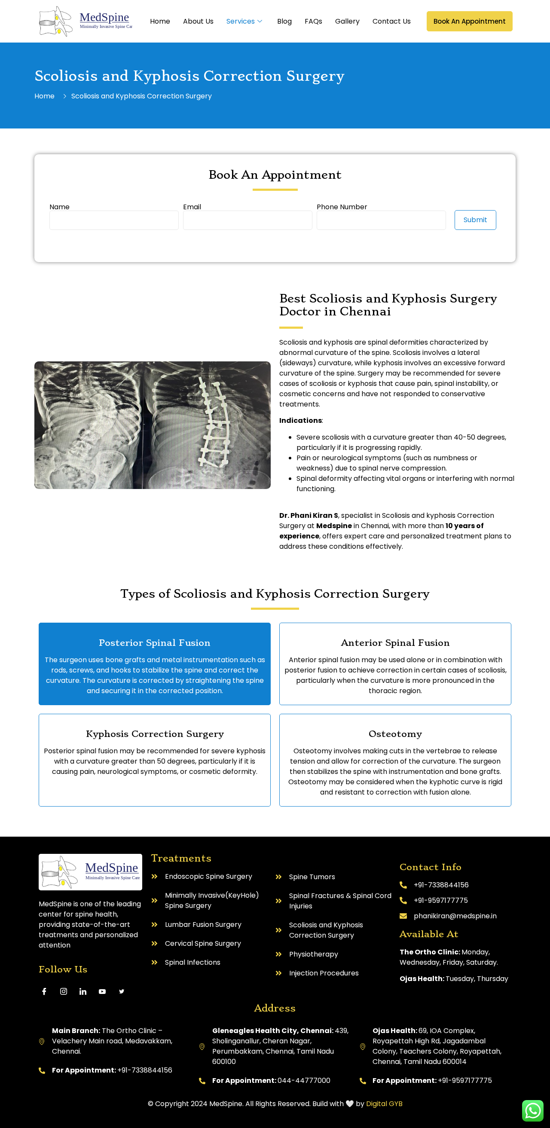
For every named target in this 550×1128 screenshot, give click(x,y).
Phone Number (342, 208)
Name (59, 208)
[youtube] (105, 990)
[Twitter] (124, 990)
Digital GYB (384, 1104)
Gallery (347, 21)
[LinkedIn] (85, 990)
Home (160, 21)
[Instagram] (66, 990)
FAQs (313, 21)
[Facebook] (47, 990)
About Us (198, 21)
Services (240, 21)
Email (192, 208)
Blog (284, 21)
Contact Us (392, 21)
